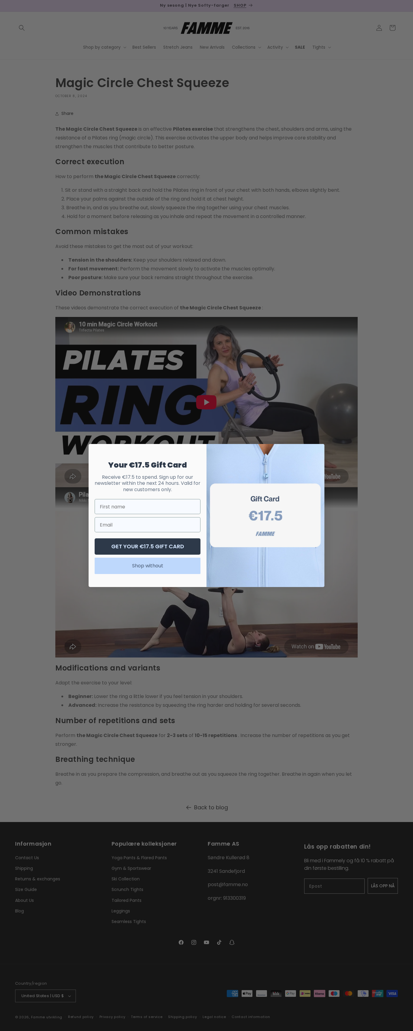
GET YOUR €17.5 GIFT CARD (147, 546)
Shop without (147, 565)
